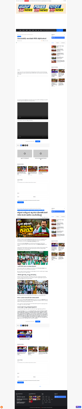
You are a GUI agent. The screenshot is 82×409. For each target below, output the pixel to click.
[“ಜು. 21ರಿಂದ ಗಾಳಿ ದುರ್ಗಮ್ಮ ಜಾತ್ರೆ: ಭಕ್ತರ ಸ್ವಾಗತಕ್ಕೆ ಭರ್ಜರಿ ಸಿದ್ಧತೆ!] (61, 80)
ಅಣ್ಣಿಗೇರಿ (27, 30)
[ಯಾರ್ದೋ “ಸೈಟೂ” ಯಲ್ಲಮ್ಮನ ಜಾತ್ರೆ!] (54, 47)
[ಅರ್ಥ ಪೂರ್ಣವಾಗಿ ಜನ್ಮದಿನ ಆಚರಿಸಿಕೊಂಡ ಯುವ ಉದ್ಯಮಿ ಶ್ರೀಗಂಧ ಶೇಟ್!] (54, 50)
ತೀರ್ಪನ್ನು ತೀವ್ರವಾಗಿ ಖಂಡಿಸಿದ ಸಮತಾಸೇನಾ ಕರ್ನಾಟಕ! (60, 58)
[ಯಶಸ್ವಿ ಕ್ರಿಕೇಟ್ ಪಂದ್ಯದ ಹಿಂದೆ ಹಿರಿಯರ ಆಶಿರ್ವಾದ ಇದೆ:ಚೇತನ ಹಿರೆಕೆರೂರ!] (54, 54)
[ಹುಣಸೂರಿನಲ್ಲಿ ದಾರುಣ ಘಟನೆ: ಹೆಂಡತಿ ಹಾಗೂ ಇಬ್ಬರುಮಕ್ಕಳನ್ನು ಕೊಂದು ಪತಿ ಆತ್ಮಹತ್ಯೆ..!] (55, 71)
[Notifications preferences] (1, 407)
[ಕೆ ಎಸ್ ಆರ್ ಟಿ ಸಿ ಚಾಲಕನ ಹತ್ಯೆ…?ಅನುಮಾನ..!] (34, 399)
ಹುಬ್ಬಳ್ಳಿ (20, 30)
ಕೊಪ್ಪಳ (41, 30)
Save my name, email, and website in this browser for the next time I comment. (29, 200)
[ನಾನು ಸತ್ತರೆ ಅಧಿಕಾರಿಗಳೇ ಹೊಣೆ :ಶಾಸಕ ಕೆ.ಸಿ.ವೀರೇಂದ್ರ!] (43, 169)
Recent (58, 42)
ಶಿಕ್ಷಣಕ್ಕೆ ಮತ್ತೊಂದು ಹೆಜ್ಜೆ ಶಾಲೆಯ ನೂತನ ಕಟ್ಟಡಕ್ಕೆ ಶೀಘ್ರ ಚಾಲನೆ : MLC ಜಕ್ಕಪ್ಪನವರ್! (40, 0)
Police (43, 402)
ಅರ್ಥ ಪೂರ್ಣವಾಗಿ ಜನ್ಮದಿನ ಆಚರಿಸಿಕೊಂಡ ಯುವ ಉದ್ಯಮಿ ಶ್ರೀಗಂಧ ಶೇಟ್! (60, 50)
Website (34, 196)
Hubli (51, 399)
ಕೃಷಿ (38, 30)
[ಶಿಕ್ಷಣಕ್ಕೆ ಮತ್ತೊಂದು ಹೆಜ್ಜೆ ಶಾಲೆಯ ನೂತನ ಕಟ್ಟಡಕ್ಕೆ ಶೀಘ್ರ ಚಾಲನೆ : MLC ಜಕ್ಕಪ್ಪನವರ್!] (61, 71)
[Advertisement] (41, 21)
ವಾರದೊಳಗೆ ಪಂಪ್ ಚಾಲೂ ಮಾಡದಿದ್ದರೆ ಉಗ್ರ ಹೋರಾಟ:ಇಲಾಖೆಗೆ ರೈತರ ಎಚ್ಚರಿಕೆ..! (54, 84)
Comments (63, 42)
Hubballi (49, 399)
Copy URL (37, 141)
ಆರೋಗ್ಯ (30, 30)
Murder (47, 400)
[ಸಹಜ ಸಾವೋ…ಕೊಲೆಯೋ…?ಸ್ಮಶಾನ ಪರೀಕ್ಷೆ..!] (30, 401)
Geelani (51, 407)
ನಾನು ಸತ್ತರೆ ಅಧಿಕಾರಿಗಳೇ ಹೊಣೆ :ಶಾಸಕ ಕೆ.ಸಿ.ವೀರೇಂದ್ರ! (43, 173)
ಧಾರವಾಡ (23, 30)
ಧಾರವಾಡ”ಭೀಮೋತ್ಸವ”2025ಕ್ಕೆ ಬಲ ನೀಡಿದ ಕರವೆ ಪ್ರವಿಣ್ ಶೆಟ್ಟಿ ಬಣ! (61, 61)
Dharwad (43, 399)
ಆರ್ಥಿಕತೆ (33, 30)
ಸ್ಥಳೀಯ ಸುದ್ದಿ (21, 34)
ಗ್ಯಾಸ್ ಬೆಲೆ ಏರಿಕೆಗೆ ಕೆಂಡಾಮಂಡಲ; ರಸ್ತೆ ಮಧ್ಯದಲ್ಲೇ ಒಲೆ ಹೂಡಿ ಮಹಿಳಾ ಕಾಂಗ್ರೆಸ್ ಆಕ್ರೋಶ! (32, 173)
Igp (42, 400)
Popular (53, 42)
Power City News (44, 407)
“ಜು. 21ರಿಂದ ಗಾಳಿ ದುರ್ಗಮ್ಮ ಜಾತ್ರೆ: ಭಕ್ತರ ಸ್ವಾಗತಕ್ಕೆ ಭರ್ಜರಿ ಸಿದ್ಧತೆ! (60, 83)
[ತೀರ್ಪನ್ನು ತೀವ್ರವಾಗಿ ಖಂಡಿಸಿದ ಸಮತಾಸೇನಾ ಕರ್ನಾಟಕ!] (54, 58)
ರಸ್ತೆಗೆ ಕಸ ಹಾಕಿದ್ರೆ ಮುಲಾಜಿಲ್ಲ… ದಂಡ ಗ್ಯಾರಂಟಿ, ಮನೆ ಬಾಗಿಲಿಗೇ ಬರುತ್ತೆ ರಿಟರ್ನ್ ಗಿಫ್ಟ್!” (21, 173)
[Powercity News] (41, 8)
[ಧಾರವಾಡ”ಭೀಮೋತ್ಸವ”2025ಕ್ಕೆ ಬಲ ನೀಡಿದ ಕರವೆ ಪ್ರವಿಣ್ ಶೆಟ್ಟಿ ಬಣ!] (54, 61)
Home (19, 34)
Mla (44, 400)
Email (18, 196)
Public (43, 403)
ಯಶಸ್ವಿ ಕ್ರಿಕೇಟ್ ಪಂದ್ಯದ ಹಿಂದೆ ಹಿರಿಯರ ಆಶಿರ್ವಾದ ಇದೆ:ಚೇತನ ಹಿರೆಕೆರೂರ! (60, 54)
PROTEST (49, 402)
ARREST (46, 396)
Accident (43, 396)
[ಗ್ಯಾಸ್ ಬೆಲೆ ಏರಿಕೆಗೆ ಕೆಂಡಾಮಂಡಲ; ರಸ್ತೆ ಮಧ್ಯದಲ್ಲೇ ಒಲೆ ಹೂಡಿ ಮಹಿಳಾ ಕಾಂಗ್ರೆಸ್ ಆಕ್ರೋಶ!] (32, 169)
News (49, 400)
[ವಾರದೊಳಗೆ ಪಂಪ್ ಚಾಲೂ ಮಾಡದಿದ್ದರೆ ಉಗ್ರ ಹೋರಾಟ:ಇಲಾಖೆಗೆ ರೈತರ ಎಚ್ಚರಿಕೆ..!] (55, 80)
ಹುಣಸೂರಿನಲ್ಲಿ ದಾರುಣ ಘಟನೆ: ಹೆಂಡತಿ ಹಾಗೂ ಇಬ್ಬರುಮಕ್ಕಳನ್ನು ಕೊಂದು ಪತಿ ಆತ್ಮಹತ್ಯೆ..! (54, 75)
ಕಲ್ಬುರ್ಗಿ (36, 30)
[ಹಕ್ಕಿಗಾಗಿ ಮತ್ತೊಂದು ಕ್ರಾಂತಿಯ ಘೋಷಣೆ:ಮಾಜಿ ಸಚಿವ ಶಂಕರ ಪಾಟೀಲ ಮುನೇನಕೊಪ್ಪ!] (30, 397)
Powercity (46, 402)
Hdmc (46, 399)
